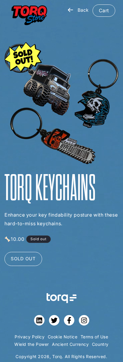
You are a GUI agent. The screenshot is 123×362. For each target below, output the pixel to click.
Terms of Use (94, 336)
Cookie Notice (63, 336)
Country (100, 344)
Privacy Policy (29, 336)
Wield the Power (31, 344)
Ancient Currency (70, 344)
